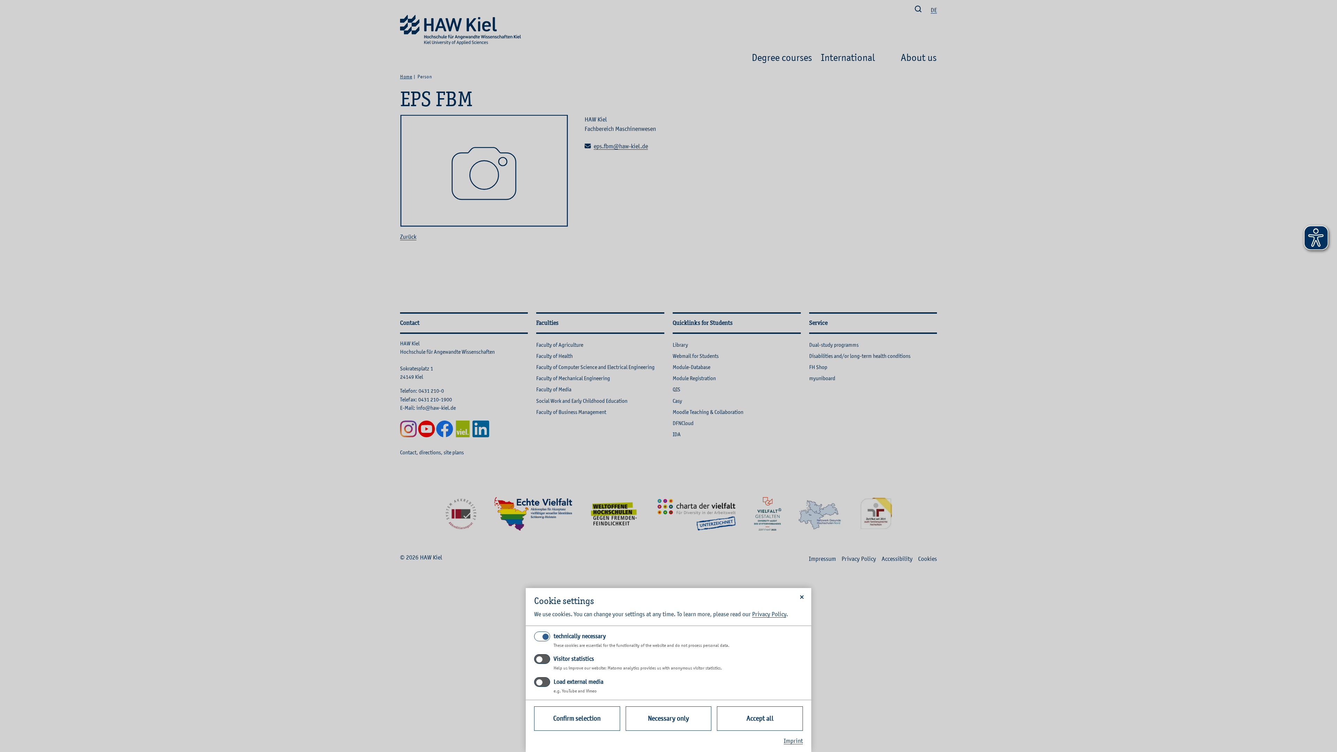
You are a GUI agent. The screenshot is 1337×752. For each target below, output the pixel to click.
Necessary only (668, 718)
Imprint (793, 740)
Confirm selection (577, 718)
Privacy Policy (769, 614)
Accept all (760, 718)
